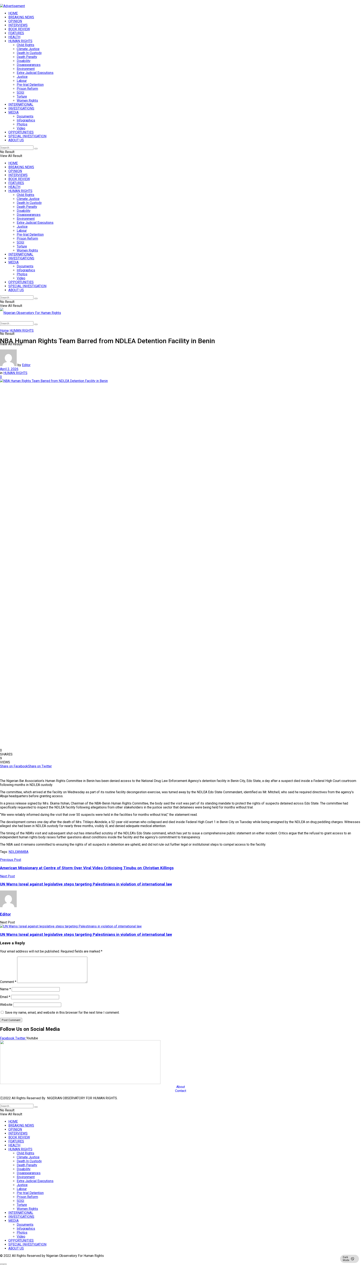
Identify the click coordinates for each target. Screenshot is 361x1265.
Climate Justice (28, 49)
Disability (24, 61)
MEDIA (13, 112)
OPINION (15, 21)
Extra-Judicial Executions (35, 73)
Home (4, 331)
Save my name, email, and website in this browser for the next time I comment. (62, 1013)
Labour (22, 81)
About (180, 1087)
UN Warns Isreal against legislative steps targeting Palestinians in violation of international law (86, 934)
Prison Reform (27, 89)
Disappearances (29, 65)
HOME (13, 13)
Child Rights (25, 45)
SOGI (20, 93)
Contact (180, 1091)
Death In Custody (29, 53)
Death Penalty (27, 57)
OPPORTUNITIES (21, 132)
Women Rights (27, 100)
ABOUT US (16, 140)
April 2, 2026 (9, 369)
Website (6, 1005)
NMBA (23, 852)
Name (5, 989)
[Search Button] (36, 148)
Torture (22, 97)
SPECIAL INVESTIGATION (27, 136)
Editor (26, 365)
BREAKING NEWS (21, 17)
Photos (22, 124)
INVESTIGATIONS (21, 108)
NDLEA (14, 852)
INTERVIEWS (18, 25)
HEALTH (14, 37)
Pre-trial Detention (30, 85)
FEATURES (16, 33)
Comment (8, 982)
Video (21, 128)
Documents (25, 116)
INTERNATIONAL (20, 104)
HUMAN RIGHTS (20, 41)
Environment (26, 69)
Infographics (26, 120)
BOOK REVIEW (19, 29)
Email (5, 997)
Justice (22, 77)
